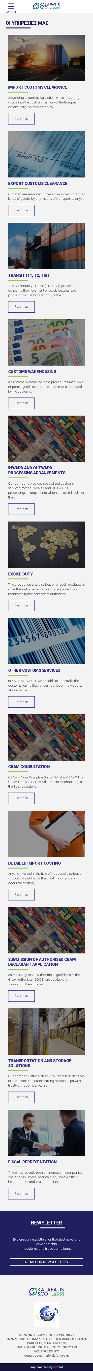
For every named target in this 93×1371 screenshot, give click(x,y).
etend (58, 1367)
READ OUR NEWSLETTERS (46, 1262)
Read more (21, 119)
